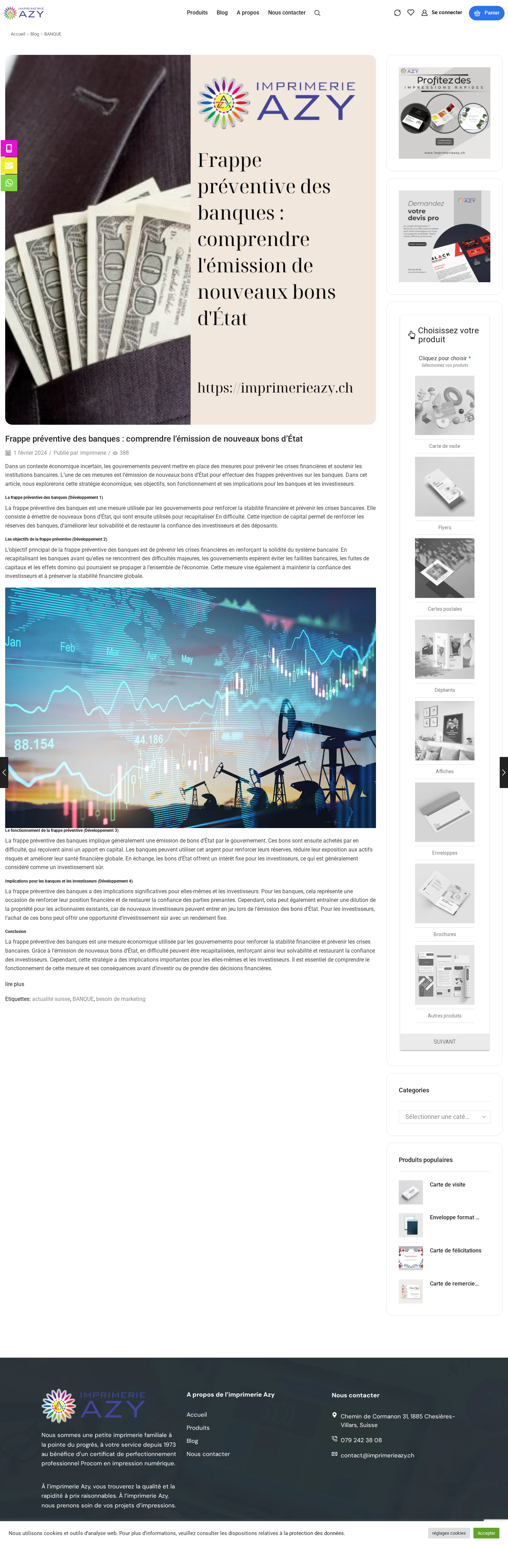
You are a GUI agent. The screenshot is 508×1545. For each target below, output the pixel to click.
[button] (317, 12)
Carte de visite (447, 1184)
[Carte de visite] (411, 1192)
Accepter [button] (486, 1533)
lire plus (14, 984)
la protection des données (314, 1533)
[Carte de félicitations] (411, 1258)
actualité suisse (51, 999)
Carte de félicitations (455, 1250)
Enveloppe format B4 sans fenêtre (456, 1217)
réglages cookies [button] (449, 1533)
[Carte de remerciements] (411, 1291)
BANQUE (52, 34)
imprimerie (93, 453)
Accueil (18, 34)
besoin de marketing (120, 999)
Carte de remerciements (456, 1283)
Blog (34, 34)
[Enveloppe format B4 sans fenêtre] (411, 1225)
